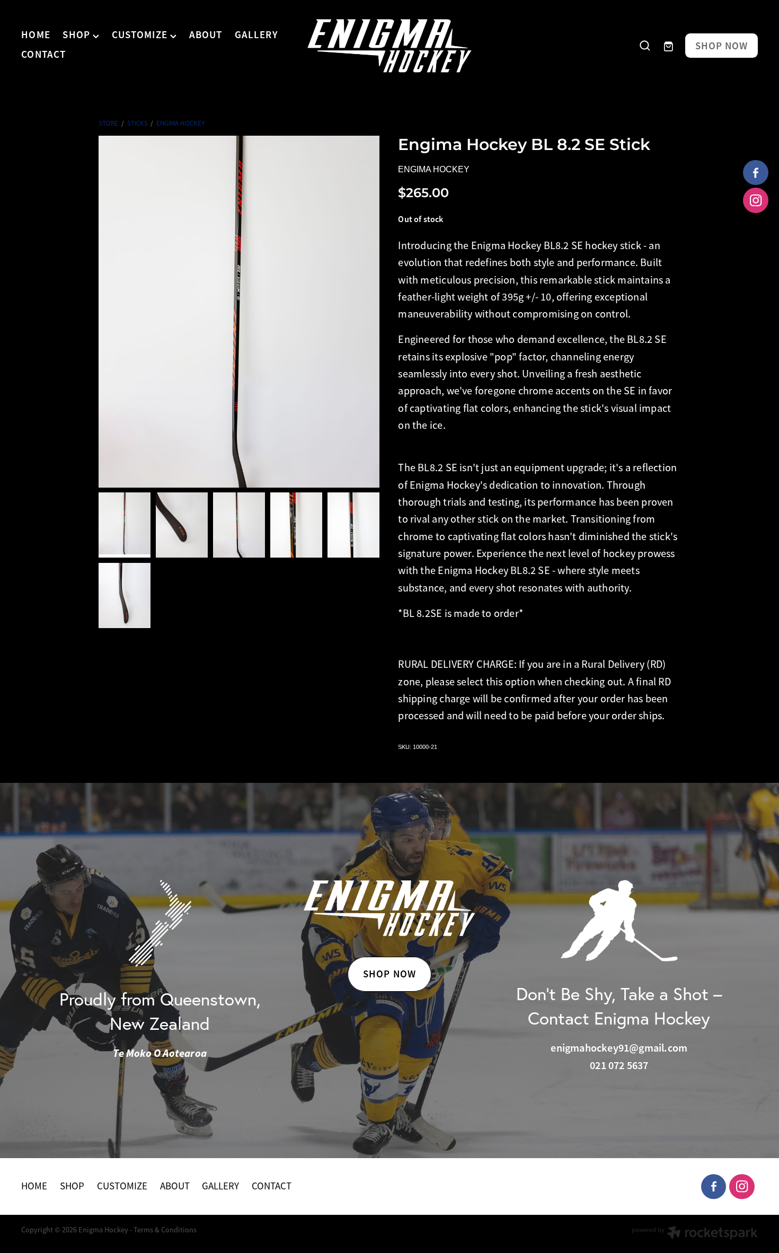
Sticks (137, 123)
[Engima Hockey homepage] (389, 46)
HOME (35, 35)
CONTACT (43, 54)
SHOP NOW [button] (389, 974)
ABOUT (206, 35)
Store (108, 123)
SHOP (78, 35)
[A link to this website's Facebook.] (755, 173)
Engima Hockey (180, 123)
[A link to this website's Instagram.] (755, 200)
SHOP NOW (721, 45)
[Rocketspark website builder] (695, 1233)
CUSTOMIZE (141, 35)
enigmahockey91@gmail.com (619, 1048)
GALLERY (256, 35)
